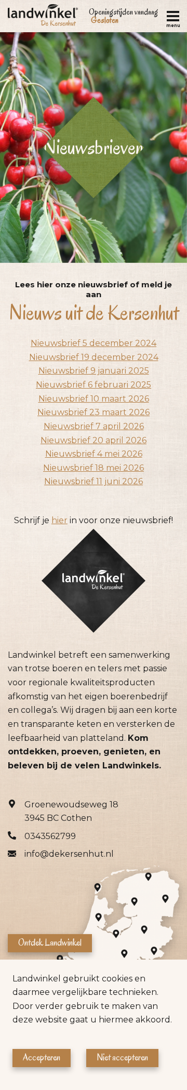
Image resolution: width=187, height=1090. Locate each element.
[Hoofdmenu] (173, 16)
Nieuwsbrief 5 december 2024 (93, 343)
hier (59, 520)
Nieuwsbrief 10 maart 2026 (93, 399)
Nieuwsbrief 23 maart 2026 (93, 412)
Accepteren (41, 1058)
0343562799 (50, 836)
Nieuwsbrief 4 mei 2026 (93, 454)
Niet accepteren (122, 1058)
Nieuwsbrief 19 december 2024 (93, 357)
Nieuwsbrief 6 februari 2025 (93, 385)
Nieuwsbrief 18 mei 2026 (93, 468)
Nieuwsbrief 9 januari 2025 (93, 371)
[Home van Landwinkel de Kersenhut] (43, 16)
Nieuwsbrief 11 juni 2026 (93, 481)
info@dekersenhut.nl (69, 854)
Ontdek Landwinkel (50, 943)
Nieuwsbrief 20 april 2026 (93, 440)
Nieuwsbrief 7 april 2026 (94, 426)
